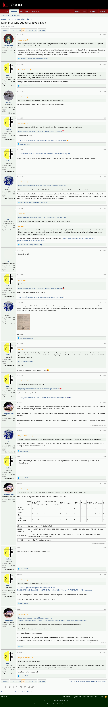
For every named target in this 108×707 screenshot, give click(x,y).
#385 (104, 150)
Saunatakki (8, 46)
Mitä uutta (24, 11)
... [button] (13, 30)
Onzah (8, 102)
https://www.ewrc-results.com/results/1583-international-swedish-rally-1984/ (44, 153)
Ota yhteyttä (67, 697)
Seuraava (42, 30)
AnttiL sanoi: (22, 97)
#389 (104, 275)
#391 (104, 344)
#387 (104, 208)
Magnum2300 (9, 414)
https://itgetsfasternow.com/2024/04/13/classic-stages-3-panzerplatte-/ (41, 288)
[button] (29, 11)
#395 (104, 457)
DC (8, 187)
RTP (8, 219)
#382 (104, 64)
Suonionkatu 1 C (10, 198)
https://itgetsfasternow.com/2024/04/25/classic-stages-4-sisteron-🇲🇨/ (41, 297)
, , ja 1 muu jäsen (33, 203)
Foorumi (14, 11)
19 (20, 30)
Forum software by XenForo (54, 701)
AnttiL (8, 75)
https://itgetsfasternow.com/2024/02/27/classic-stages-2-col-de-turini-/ (41, 131)
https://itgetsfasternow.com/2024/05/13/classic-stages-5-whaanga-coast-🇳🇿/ (44, 397)
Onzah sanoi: (22, 40)
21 (26, 30)
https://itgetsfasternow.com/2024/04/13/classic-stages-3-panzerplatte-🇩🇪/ (43, 140)
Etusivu (5, 11)
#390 (104, 302)
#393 (104, 403)
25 (35, 30)
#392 (104, 375)
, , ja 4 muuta (34, 59)
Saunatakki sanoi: (23, 70)
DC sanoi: (21, 226)
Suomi (5, 697)
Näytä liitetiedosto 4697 (25, 361)
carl (4, 26)
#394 (104, 430)
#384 (104, 118)
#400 (104, 652)
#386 (104, 176)
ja (26, 86)
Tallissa (12, 230)
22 (29, 30)
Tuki (96, 697)
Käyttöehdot (77, 697)
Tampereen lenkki (9, 86)
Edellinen (5, 30)
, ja (31, 245)
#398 (104, 574)
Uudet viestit (5, 15)
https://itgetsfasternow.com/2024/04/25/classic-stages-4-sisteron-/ (40, 389)
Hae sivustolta (15, 15)
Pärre (8, 261)
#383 (104, 91)
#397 (104, 548)
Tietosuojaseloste (87, 697)
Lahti (13, 270)
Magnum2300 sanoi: (24, 436)
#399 (104, 609)
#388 (104, 250)
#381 (104, 35)
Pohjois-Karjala (10, 113)
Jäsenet (34, 11)
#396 (104, 483)
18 (16, 30)
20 (23, 30)
